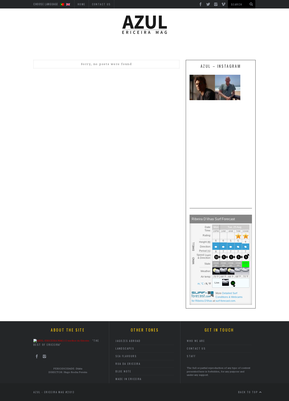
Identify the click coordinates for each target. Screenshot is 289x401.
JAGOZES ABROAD (128, 341)
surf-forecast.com (225, 300)
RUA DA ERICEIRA (128, 363)
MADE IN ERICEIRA (129, 379)
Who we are (196, 341)
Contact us (196, 348)
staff (191, 356)
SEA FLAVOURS (126, 356)
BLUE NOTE (123, 371)
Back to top (248, 392)
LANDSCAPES (125, 348)
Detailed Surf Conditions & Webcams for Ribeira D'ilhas (217, 297)
